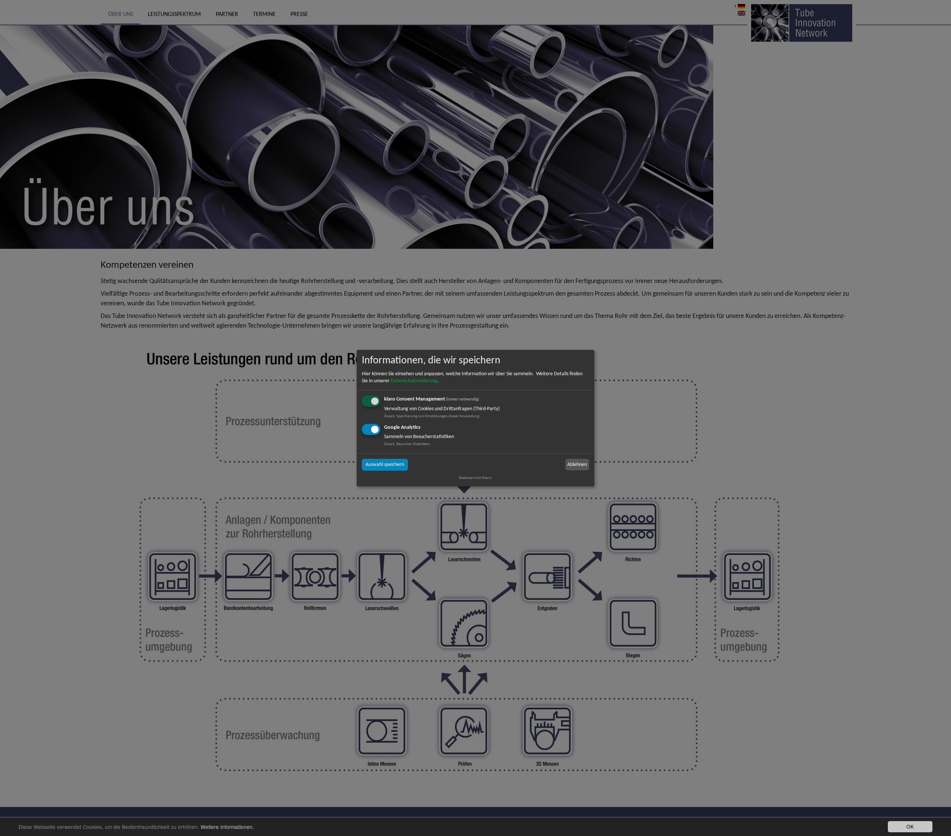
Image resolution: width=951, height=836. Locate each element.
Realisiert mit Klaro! (475, 478)
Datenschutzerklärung (414, 381)
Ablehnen (577, 464)
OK (910, 826)
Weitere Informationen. (227, 826)
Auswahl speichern (385, 464)
